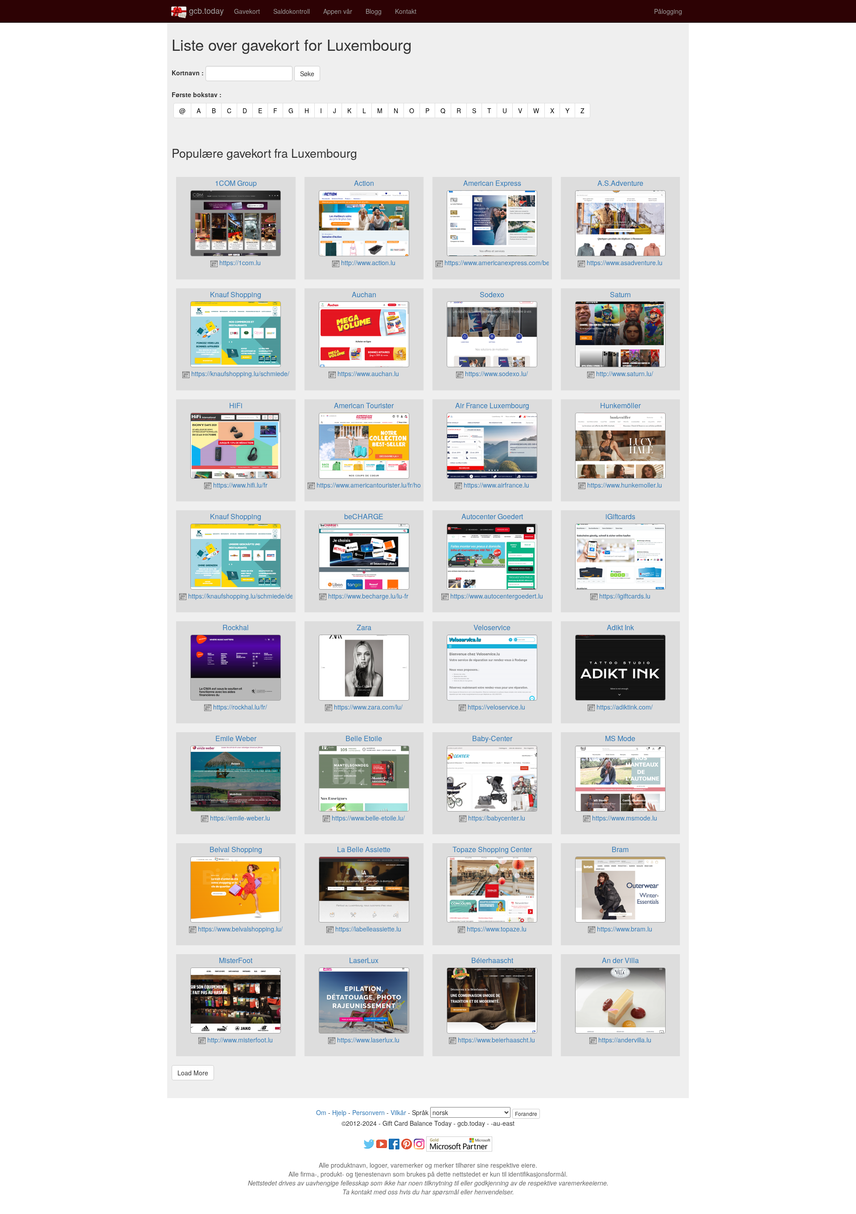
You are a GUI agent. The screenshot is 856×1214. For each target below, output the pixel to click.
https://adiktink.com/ (624, 706)
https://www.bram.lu (623, 928)
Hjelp (339, 1112)
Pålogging (668, 11)
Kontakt (405, 11)
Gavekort (247, 11)
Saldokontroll (291, 11)
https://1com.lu (239, 262)
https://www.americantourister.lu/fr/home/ (373, 484)
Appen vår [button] (337, 11)
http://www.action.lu (367, 262)
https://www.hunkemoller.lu (623, 484)
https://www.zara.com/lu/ (367, 706)
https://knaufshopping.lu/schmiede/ (239, 373)
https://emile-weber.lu (239, 817)
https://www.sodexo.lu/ (495, 373)
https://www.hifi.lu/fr (239, 484)
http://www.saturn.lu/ (623, 373)
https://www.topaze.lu (496, 928)
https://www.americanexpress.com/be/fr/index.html (514, 262)
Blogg (374, 11)
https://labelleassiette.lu (367, 928)
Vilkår (398, 1112)
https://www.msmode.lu (623, 817)
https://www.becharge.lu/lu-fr (367, 595)
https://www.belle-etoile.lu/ (367, 817)
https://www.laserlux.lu (367, 1039)
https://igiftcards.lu (623, 595)
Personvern (368, 1112)
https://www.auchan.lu (367, 373)
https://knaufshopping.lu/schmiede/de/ (240, 595)
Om (321, 1112)
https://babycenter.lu (495, 817)
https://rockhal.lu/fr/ (239, 706)
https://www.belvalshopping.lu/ (239, 928)
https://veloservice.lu (495, 706)
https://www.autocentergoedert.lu (496, 595)
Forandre (526, 1113)
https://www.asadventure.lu (624, 262)
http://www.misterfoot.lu (239, 1039)
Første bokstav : (197, 94)
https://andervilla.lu (624, 1039)
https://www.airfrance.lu (495, 484)
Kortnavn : (188, 72)
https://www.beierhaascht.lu (495, 1039)
